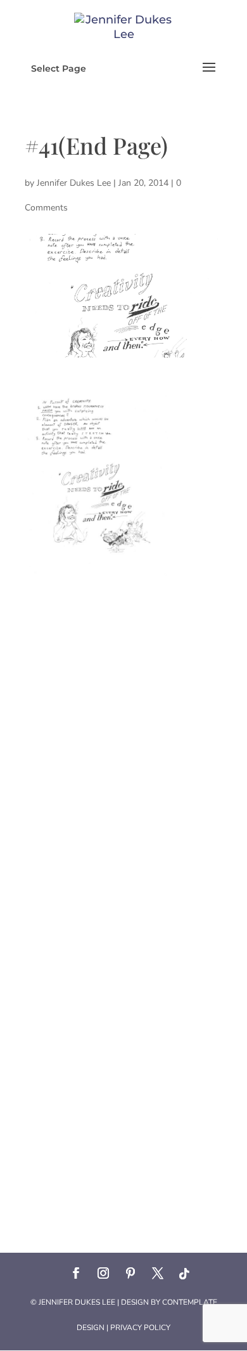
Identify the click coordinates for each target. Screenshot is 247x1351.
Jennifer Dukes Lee (74, 183)
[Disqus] (123, 734)
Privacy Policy (140, 1327)
